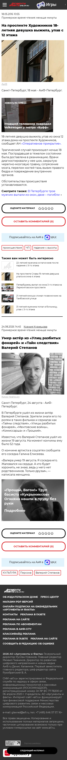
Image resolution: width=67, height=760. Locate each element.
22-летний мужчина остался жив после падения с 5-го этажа (37, 264)
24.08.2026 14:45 (11, 326)
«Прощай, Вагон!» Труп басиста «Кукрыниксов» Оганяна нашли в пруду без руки (30, 496)
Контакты (10, 614)
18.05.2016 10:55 (11, 14)
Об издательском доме (20, 596)
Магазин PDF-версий (18, 601)
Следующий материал (32, 751)
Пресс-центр (50, 596)
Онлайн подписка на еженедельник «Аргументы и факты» (30, 608)
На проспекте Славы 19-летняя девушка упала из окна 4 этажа (37, 275)
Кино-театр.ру (11, 396)
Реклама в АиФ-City (17, 629)
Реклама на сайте (16, 619)
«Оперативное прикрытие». (41, 143)
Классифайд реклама (19, 633)
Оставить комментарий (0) (34, 221)
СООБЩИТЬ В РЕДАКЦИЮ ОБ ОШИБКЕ (28, 643)
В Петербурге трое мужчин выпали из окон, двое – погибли (31, 193)
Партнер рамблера (32, 743)
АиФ (4, 84)
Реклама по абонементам (22, 624)
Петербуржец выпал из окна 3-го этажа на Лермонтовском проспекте (39, 286)
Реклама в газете (32, 614)
